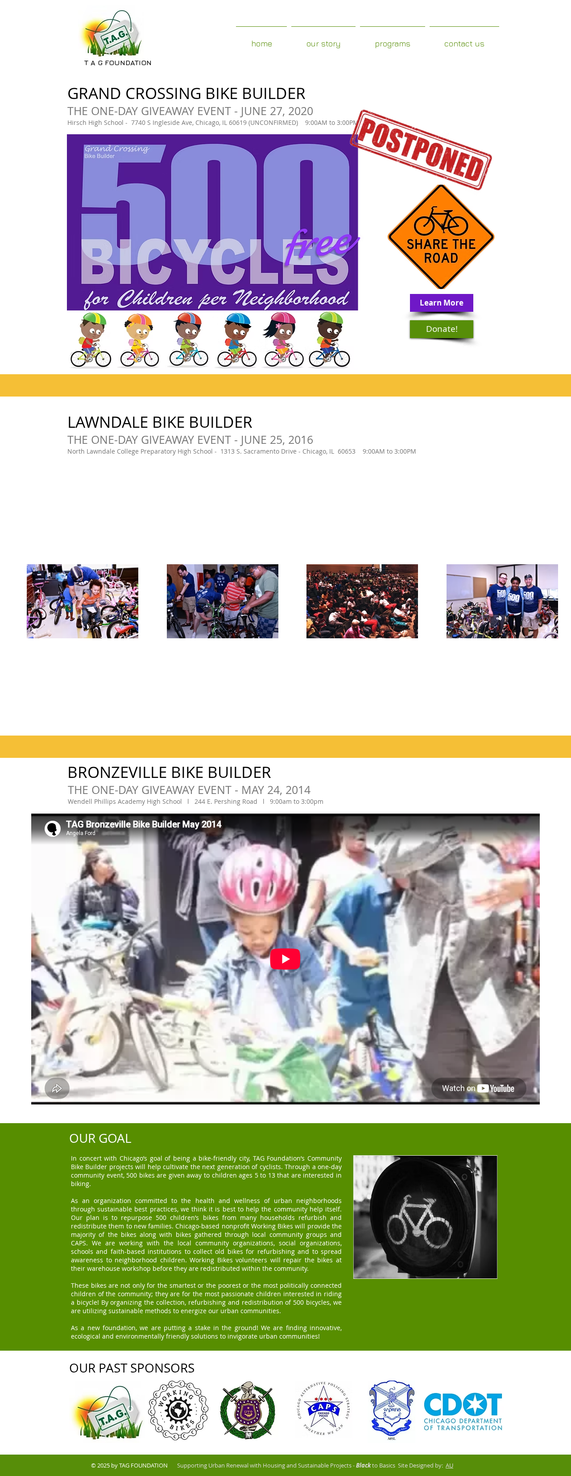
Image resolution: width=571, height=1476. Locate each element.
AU (449, 1465)
